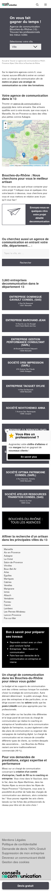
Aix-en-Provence (12, 552)
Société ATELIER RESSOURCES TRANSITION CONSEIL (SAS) (25, 495)
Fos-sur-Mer (10, 618)
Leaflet (12, 165)
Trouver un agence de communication (24, 60)
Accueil (5, 60)
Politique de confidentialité (19, 844)
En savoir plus (29, 456)
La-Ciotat (8, 558)
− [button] (5, 127)
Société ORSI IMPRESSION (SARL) (25, 364)
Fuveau (7, 601)
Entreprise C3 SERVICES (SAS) (26, 430)
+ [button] (5, 123)
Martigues (9, 578)
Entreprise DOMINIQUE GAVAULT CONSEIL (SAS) (25, 298)
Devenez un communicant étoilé (23, 857)
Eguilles (8, 575)
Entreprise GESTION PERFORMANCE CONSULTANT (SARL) (26, 342)
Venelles (8, 585)
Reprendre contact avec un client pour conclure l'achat (26, 644)
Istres (7, 591)
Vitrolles (8, 565)
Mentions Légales (14, 840)
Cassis (7, 605)
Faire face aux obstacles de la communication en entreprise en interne (25, 659)
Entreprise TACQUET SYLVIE (25, 386)
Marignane (9, 588)
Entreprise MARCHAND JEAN (25, 320)
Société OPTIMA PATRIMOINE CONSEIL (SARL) (25, 473)
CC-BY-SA (45, 165)
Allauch (7, 595)
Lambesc (8, 608)
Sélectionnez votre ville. (21, 41)
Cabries (8, 582)
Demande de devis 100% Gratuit (24, 848)
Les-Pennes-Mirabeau (14, 611)
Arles (6, 572)
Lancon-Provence (12, 614)
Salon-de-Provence (13, 562)
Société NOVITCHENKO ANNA (25, 408)
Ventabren (9, 598)
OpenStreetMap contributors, (32, 165)
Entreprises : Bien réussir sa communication (24, 650)
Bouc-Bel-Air (10, 568)
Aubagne (8, 555)
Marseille (8, 549)
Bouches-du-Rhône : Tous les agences (25, 520)
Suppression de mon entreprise (23, 853)
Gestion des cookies (15, 862)
